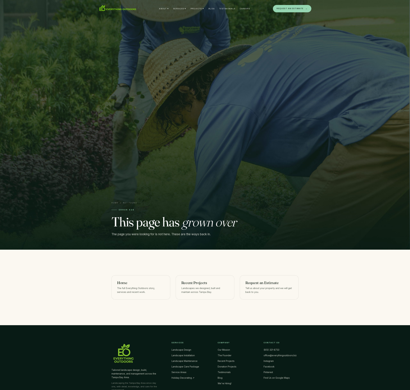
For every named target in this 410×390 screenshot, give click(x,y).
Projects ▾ (197, 8)
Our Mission (224, 349)
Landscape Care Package (185, 366)
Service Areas (179, 372)
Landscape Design (181, 349)
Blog (211, 8)
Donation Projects (227, 366)
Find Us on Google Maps (277, 377)
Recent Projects (194, 283)
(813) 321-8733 (271, 349)
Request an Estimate (292, 8)
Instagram (269, 361)
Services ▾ (179, 8)
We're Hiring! (224, 383)
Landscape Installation (183, 355)
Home (114, 203)
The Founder (224, 355)
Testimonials (227, 8)
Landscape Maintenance (184, 361)
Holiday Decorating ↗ (183, 377)
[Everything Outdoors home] (117, 9)
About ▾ (164, 8)
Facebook (269, 366)
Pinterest (268, 372)
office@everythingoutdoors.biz (280, 355)
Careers (245, 8)
